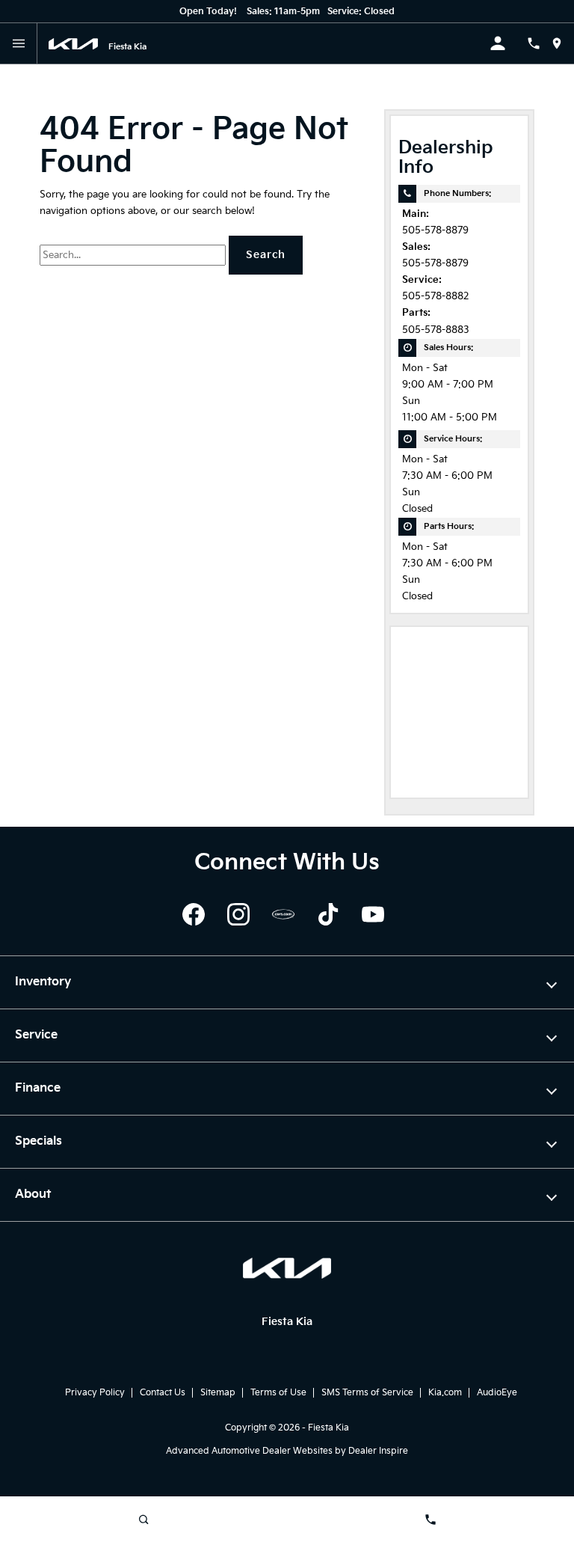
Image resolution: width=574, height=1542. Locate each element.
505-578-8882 (435, 296)
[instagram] (238, 914)
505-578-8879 (435, 230)
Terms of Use (278, 1392)
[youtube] (373, 914)
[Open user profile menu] (508, 43)
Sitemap (217, 1392)
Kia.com (445, 1392)
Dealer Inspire (378, 1451)
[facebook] (193, 914)
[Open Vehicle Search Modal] (143, 1519)
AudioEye (497, 1392)
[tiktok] (328, 914)
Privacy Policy (95, 1392)
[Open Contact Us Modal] (539, 43)
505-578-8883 (435, 330)
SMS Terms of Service (367, 1392)
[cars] (283, 914)
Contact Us (162, 1392)
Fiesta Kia (328, 1428)
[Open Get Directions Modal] (562, 43)
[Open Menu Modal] (18, 43)
